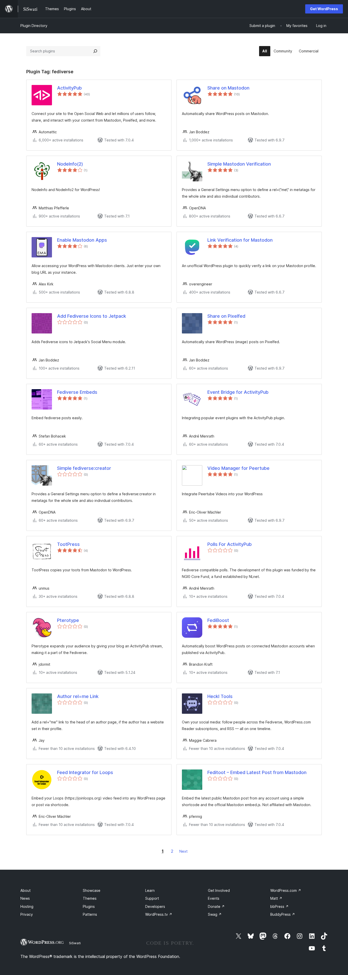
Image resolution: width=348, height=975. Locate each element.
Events (213, 898)
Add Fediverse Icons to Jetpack (91, 316)
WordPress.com (285, 890)
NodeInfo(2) (70, 164)
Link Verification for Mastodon (240, 240)
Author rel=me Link (78, 696)
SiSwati (75, 943)
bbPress (279, 906)
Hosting (26, 906)
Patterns (90, 914)
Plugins (89, 906)
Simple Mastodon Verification (239, 164)
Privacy (26, 914)
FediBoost (218, 620)
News (25, 898)
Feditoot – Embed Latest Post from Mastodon (256, 772)
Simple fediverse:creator (84, 468)
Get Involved (219, 890)
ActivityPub (69, 88)
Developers (155, 906)
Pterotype (68, 620)
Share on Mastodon (228, 88)
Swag (215, 914)
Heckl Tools (220, 696)
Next (183, 851)
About (25, 890)
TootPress (68, 544)
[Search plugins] (95, 51)
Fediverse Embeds (77, 392)
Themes (90, 898)
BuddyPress (282, 914)
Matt (276, 898)
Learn (150, 890)
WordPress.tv (158, 914)
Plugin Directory (33, 25)
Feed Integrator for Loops (85, 772)
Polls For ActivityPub (229, 544)
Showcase (91, 890)
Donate (216, 906)
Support (152, 898)
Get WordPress (324, 9)
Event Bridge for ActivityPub (238, 392)
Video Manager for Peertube (238, 468)
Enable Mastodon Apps (82, 240)
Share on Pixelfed (226, 316)
